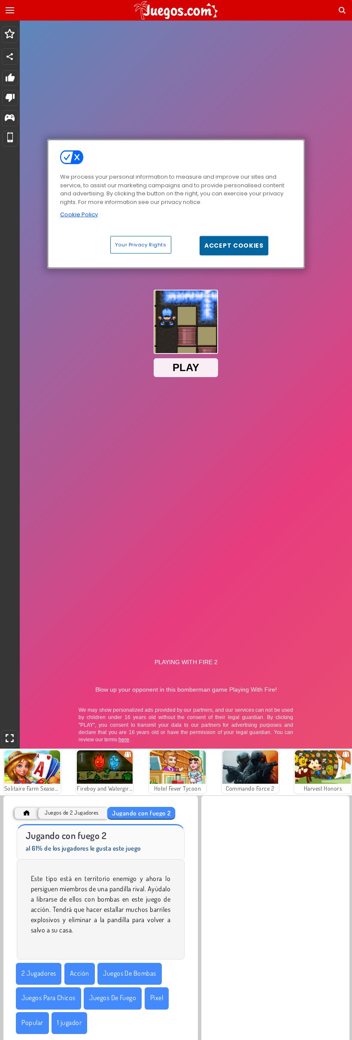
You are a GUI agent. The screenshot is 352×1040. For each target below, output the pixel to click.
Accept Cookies (234, 245)
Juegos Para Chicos (48, 997)
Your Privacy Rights (141, 244)
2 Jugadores (38, 973)
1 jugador (69, 1022)
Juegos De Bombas (129, 973)
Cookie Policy (79, 214)
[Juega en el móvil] (10, 139)
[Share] (10, 56)
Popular (32, 1022)
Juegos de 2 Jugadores (71, 812)
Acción (79, 973)
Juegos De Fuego (112, 997)
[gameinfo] (10, 118)
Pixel (156, 997)
